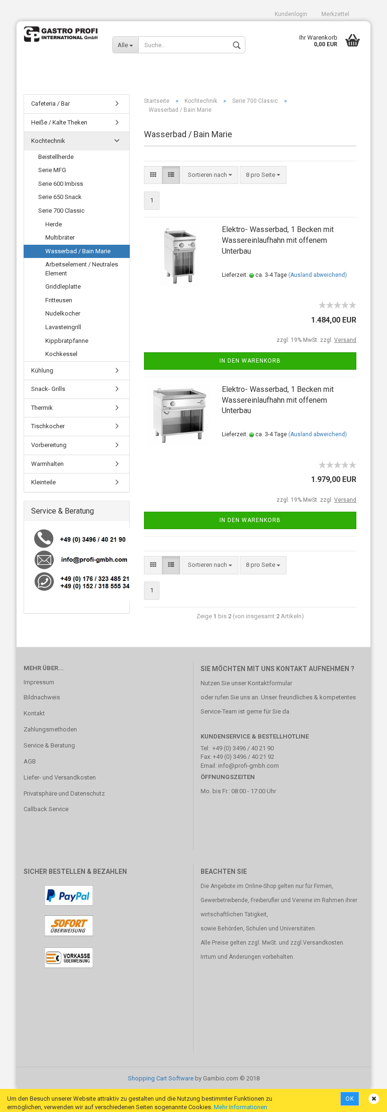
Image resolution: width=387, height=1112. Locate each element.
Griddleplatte (63, 286)
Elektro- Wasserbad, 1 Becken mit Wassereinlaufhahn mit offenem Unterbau (278, 240)
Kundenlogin (291, 14)
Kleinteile (43, 482)
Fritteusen (58, 300)
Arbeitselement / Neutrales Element (81, 269)
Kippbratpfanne (66, 340)
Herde (53, 224)
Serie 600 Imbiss (60, 183)
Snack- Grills (48, 388)
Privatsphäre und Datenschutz (64, 793)
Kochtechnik (48, 140)
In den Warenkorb (250, 360)
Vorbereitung (49, 444)
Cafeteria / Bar (50, 103)
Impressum (39, 682)
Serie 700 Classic (61, 210)
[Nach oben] (361, 1097)
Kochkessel (61, 353)
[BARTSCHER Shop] (61, 40)
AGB (30, 761)
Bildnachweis (42, 697)
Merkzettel (335, 14)
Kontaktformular (270, 683)
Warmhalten (47, 463)
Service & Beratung (49, 745)
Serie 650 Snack (60, 196)
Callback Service (46, 809)
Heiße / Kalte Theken (59, 122)
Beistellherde (56, 156)
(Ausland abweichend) (317, 275)
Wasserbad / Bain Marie (77, 251)
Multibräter (60, 237)
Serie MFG (52, 170)
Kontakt (34, 713)
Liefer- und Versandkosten (60, 777)
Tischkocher (48, 426)
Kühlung (42, 370)
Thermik (42, 407)
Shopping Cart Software (161, 1078)
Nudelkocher (62, 313)
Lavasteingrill (63, 327)
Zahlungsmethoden (50, 729)
